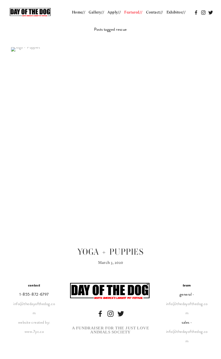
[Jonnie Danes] (100, 313)
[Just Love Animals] (121, 313)
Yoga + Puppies (110, 251)
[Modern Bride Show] (110, 313)
